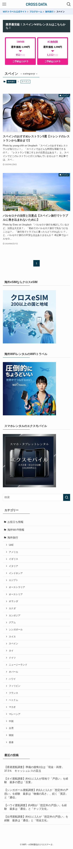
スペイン (13, 643)
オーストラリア (17, 587)
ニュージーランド (18, 664)
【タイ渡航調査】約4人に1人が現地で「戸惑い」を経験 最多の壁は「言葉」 (36, 780)
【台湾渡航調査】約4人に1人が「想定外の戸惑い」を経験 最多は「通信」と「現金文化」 (36, 818)
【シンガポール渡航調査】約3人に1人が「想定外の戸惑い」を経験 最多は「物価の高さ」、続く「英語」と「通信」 (36, 794)
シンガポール (16, 629)
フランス (13, 693)
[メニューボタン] (4, 4)
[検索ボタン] (68, 4)
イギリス (13, 559)
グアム (12, 622)
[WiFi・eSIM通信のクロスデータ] (36, 4)
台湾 (11, 728)
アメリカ (13, 552)
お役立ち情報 (15, 522)
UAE (11, 545)
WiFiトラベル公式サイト (15, 11)
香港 (11, 742)
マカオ (12, 707)
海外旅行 (49, 11)
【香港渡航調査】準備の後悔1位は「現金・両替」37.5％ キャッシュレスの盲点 (34, 769)
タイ (11, 650)
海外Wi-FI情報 (15, 529)
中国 (11, 721)
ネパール (13, 671)
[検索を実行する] (66, 497)
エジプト (13, 580)
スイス (12, 636)
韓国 (11, 735)
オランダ (13, 601)
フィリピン (14, 685)
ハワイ (12, 679)
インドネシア (16, 573)
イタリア (13, 566)
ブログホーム (35, 11)
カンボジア (14, 615)
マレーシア (14, 714)
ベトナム (13, 700)
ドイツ (12, 657)
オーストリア (16, 594)
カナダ (12, 608)
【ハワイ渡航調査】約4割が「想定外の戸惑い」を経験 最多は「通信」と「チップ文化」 (35, 807)
